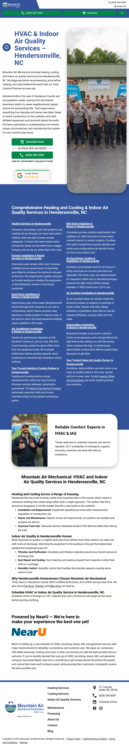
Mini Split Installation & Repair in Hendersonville (80, 225)
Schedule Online (108, 701)
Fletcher (39, 586)
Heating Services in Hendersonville (31, 223)
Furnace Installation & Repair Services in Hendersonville (28, 257)
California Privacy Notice (95, 739)
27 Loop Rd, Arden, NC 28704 (108, 688)
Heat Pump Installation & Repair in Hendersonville (26, 296)
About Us (53, 719)
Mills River (55, 586)
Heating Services (58, 688)
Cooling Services (58, 693)
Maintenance (56, 707)
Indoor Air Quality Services (64, 699)
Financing (54, 713)
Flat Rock (28, 586)
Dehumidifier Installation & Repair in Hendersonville (81, 326)
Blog (50, 731)
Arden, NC (121, 6)
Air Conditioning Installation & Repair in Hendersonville (27, 330)
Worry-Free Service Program (45, 388)
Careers (52, 725)
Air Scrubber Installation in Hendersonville (90, 293)
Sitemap (24, 742)
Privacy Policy (74, 739)
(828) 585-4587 (118, 2)
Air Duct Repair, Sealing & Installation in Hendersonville (82, 260)
